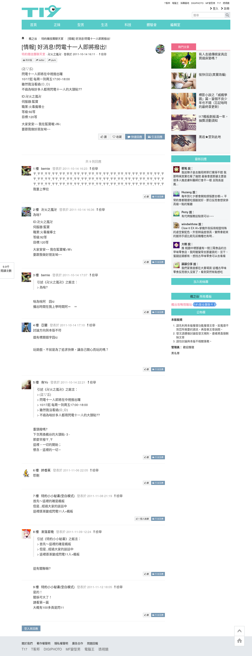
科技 (128, 24)
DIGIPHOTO (197, 3)
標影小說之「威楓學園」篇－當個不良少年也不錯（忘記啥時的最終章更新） (213, 100)
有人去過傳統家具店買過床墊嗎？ (213, 56)
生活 (104, 24)
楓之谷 (33, 38)
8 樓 (36, 531)
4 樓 (36, 325)
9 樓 (36, 587)
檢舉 (103, 54)
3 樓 (36, 275)
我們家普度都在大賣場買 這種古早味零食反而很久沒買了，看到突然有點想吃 (199, 270)
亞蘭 (44, 325)
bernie (45, 168)
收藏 (118, 137)
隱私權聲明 (61, 643)
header (239, 631)
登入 (215, 8)
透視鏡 (226, 3)
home (239, 641)
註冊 (226, 8)
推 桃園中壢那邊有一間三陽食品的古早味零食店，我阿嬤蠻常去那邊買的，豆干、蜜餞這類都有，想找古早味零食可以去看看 (200, 252)
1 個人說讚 (143, 518)
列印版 (28, 60)
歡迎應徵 (188, 347)
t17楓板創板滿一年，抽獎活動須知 (213, 118)
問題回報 (92, 643)
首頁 (33, 24)
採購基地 (185, 3)
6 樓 (36, 470)
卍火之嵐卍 (54, 54)
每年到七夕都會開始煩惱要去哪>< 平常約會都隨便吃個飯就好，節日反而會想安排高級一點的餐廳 (200, 200)
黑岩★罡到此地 (210, 136)
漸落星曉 (47, 531)
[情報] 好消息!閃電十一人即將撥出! (89, 38)
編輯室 (175, 24)
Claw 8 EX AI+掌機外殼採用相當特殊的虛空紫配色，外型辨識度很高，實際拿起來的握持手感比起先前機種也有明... (200, 232)
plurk (53, 60)
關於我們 (27, 643)
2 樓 (36, 209)
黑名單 (175, 353)
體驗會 (152, 24)
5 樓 (36, 382)
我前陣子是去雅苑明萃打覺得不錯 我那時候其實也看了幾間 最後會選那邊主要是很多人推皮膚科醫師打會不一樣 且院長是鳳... (199, 178)
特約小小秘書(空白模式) (58, 496)
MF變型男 (210, 3)
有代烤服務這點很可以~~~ (198, 216)
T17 (41, 11)
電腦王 (175, 3)
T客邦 (167, 3)
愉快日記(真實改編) (212, 74)
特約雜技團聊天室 (52, 38)
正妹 (57, 24)
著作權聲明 (43, 643)
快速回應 (136, 137)
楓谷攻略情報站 (181, 304)
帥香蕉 (46, 470)
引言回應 (156, 137)
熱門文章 (183, 47)
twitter (41, 60)
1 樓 (36, 168)
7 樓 (36, 496)
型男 (80, 24)
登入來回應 (31, 628)
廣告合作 (77, 643)
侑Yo (44, 382)
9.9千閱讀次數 (6, 268)
